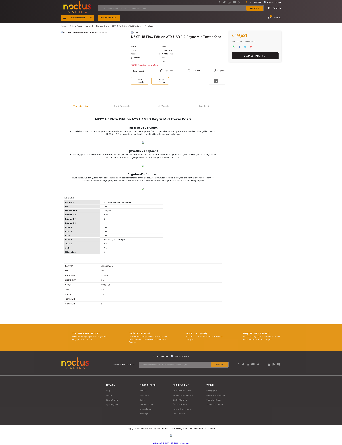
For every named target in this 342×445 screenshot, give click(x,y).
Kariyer (142, 400)
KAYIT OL (219, 365)
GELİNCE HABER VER (255, 55)
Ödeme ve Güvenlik (180, 404)
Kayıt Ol (109, 395)
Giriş (108, 391)
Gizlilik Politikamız (180, 400)
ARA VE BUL (255, 8)
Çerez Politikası (179, 414)
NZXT (164, 47)
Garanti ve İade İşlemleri (215, 395)
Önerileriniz (204, 106)
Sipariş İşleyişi (211, 391)
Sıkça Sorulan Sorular (214, 404)
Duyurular (143, 391)
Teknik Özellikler (81, 106)
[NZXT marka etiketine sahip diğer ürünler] (134, 32)
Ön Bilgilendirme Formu (182, 391)
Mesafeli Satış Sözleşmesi (183, 395)
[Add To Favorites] (138, 71)
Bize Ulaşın (144, 414)
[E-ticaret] (170, 443)
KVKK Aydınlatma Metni (182, 409)
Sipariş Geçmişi (112, 400)
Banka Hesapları (146, 404)
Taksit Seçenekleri (122, 106)
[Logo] (77, 7)
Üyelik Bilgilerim (112, 404)
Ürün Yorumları (163, 106)
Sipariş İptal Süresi (213, 400)
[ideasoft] (156, 443)
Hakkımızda (144, 395)
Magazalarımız (146, 409)
